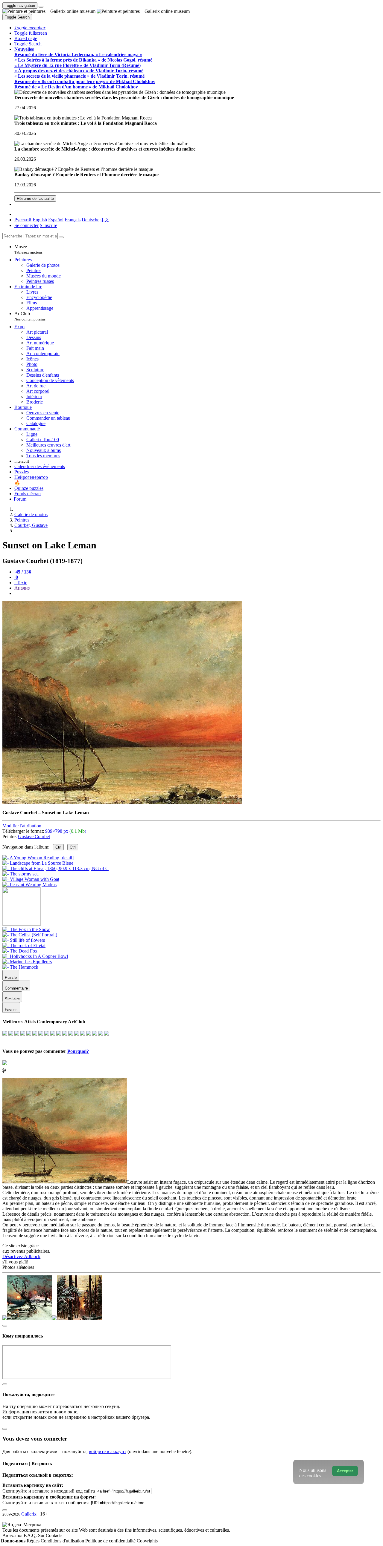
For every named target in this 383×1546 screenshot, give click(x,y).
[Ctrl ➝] (26, 929)
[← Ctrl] (29, 884)
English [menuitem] (40, 219)
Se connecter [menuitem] (26, 225)
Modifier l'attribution (21, 825)
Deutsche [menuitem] (90, 219)
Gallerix (29, 1513)
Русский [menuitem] (22, 219)
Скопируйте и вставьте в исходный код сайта (48, 1490)
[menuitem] (105, 219)
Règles (34, 1540)
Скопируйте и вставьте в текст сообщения (45, 1502)
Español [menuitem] (55, 219)
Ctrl (58, 847)
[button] (29, 27)
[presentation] (197, 593)
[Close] (61, 237)
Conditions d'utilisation (63, 1540)
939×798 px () (65, 831)
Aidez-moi (13, 1535)
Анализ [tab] (22, 588)
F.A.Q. (31, 1535)
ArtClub (29, 316)
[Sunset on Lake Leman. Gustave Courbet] (122, 802)
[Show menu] (41, 7)
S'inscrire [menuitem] (48, 225)
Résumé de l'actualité (35, 198)
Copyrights (147, 1540)
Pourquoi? (78, 1051)
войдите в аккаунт (107, 1451)
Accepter (345, 1471)
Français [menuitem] (72, 219)
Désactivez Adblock (21, 1256)
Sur (42, 1535)
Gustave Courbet (34, 836)
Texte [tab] (21, 582)
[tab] (22, 571)
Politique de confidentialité (111, 1540)
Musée (28, 249)
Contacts (54, 1535)
